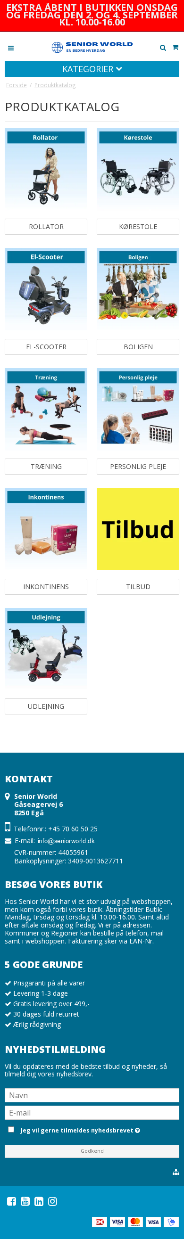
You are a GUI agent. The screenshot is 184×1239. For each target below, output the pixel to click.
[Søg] (163, 47)
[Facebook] (11, 1201)
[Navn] (92, 1094)
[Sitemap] (176, 1172)
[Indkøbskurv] (175, 47)
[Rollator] (46, 169)
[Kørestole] (138, 169)
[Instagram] (52, 1201)
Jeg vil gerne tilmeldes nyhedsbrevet (98, 1128)
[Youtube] (25, 1201)
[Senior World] (92, 46)
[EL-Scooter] (46, 289)
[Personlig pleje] (138, 409)
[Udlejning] (46, 649)
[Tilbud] (138, 529)
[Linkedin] (38, 1201)
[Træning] (46, 409)
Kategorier (89, 68)
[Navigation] (11, 47)
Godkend (92, 1151)
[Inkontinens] (46, 529)
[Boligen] (138, 289)
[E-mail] (92, 1112)
